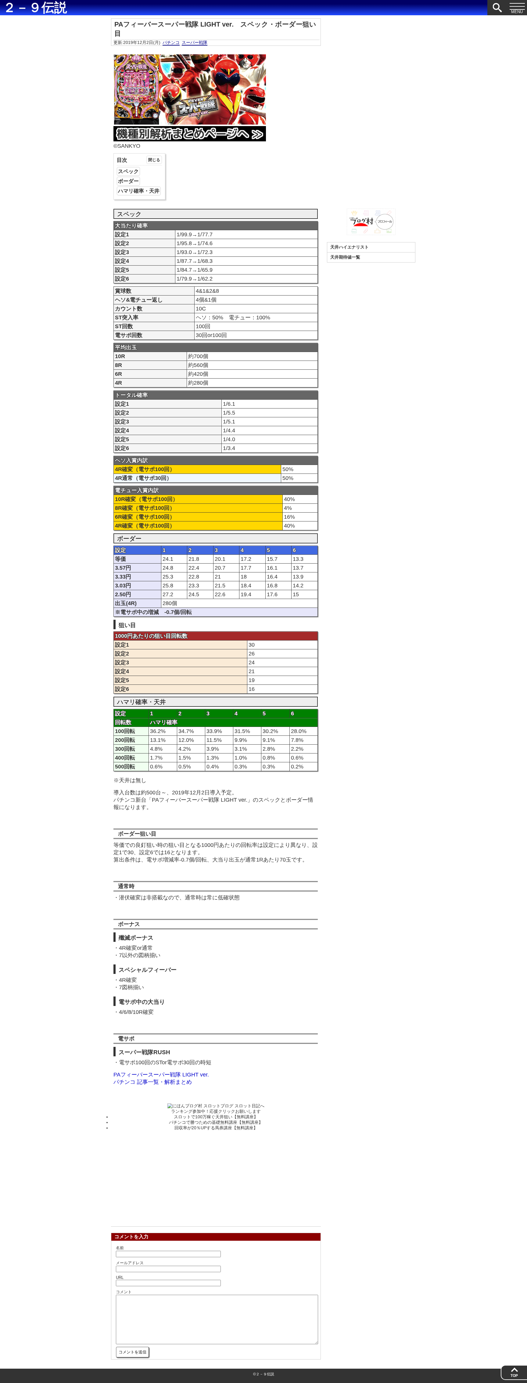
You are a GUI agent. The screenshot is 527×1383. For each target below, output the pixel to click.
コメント (124, 1292)
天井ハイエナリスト (349, 247)
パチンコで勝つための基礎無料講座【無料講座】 (216, 1122)
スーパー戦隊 (194, 42)
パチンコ (171, 42)
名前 (120, 1248)
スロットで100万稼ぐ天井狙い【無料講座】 (216, 1116)
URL (120, 1277)
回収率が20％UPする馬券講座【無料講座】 (216, 1127)
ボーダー (128, 181)
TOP (514, 1376)
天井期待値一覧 (345, 257)
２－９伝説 (35, 8)
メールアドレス (130, 1263)
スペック (128, 171)
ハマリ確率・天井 (139, 191)
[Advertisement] (216, 1176)
